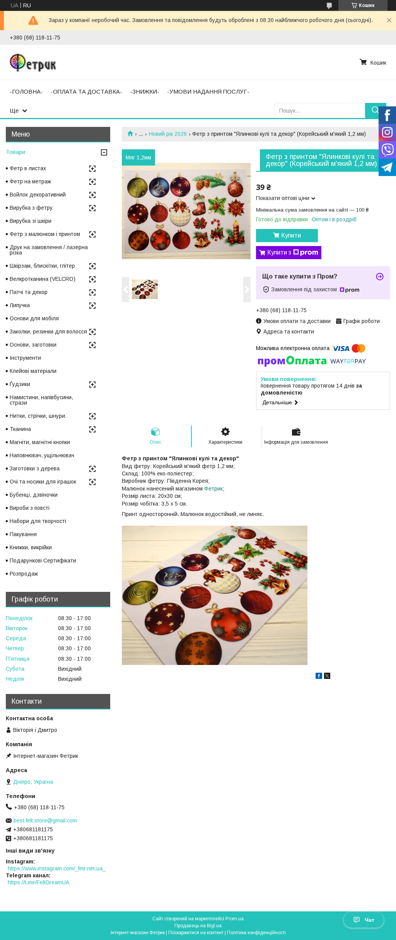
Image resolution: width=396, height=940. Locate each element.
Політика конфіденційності (256, 932)
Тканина (20, 429)
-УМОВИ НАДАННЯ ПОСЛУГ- (208, 91)
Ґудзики (20, 384)
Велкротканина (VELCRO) (42, 279)
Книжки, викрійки (31, 547)
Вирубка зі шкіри (30, 221)
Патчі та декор (29, 292)
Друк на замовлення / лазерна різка (49, 250)
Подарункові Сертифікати (43, 560)
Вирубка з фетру (31, 208)
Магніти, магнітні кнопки (40, 442)
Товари (15, 152)
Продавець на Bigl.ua (198, 925)
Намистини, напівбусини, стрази (41, 400)
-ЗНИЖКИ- (144, 91)
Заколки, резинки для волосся (48, 331)
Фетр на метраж (30, 181)
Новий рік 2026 (168, 134)
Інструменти (25, 358)
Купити (291, 235)
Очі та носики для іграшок (43, 482)
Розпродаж (24, 574)
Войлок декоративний (38, 194)
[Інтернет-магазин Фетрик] (33, 62)
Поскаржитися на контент (196, 932)
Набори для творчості (38, 521)
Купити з (279, 252)
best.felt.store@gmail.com (45, 820)
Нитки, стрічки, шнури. (38, 416)
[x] (327, 677)
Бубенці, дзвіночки (34, 495)
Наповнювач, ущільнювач (42, 455)
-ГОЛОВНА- (26, 91)
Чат (369, 920)
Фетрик (213, 488)
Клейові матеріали (33, 371)
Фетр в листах (28, 168)
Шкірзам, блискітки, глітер (42, 266)
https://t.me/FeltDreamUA (38, 882)
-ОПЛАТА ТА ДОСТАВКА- (86, 91)
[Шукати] (375, 110)
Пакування (23, 534)
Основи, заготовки (33, 345)
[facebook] (319, 677)
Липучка (20, 305)
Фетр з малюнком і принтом (45, 234)
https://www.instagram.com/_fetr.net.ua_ (57, 868)
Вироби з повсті (30, 508)
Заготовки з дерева (35, 468)
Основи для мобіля (34, 318)
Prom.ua (234, 918)
